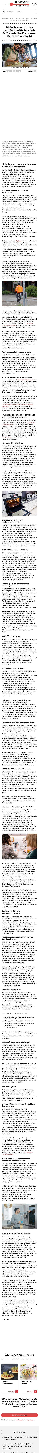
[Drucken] (35, 71)
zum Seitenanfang (19, 1432)
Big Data (18, 241)
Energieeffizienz (7, 437)
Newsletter (18, 1437)
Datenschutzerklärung (15, 1446)
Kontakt (4, 1444)
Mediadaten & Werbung (17, 1444)
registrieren (30, 1420)
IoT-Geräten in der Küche (25, 380)
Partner (30, 1444)
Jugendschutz (6, 1448)
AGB (3, 1446)
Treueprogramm (7, 1437)
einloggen (19, 1420)
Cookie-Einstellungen (9, 1439)
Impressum (28, 1446)
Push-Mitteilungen (31, 1437)
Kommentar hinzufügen (19, 1415)
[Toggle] (34, 3)
